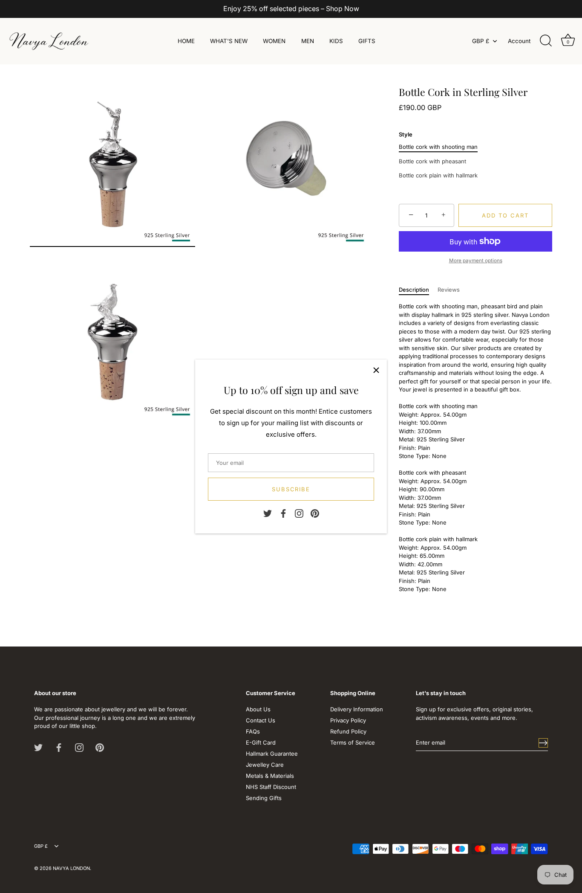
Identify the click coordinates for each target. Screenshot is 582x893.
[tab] (418, 290)
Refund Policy (348, 731)
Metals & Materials (270, 775)
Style (405, 134)
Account (519, 41)
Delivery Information (356, 709)
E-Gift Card (261, 742)
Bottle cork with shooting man (438, 147)
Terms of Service (352, 742)
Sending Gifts (264, 797)
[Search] (545, 41)
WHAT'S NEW (229, 41)
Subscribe (291, 489)
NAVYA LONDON (71, 868)
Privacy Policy (348, 720)
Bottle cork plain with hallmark (438, 175)
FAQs (253, 731)
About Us (258, 709)
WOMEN (274, 41)
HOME (186, 41)
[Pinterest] (315, 513)
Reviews (449, 289)
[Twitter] (267, 513)
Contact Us (260, 720)
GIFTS (366, 41)
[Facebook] (283, 513)
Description (414, 289)
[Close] (376, 370)
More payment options (475, 261)
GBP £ (480, 41)
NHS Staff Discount (271, 786)
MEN (307, 41)
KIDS (336, 41)
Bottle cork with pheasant (432, 161)
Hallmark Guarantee (272, 753)
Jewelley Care (265, 764)
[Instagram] (299, 513)
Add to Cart (505, 215)
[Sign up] (543, 743)
